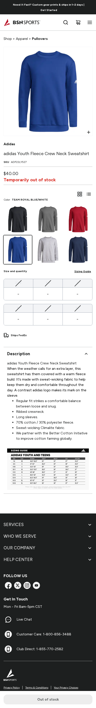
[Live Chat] (8, 619)
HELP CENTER (18, 559)
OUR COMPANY (19, 547)
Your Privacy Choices (66, 687)
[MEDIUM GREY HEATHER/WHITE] (48, 249)
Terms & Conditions (36, 687)
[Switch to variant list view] (88, 194)
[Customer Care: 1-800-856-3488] (8, 634)
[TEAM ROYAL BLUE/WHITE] (18, 249)
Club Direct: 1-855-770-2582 (40, 649)
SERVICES (14, 524)
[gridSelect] (79, 194)
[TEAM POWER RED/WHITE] (78, 219)
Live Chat (24, 619)
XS (48, 283)
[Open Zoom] (88, 132)
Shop (8, 39)
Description (18, 353)
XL (77, 308)
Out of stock (48, 699)
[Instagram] (27, 585)
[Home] (22, 22)
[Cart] (78, 22)
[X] (17, 585)
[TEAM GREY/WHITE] (48, 219)
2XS (18, 283)
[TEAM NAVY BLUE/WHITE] (78, 249)
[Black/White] (18, 219)
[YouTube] (36, 585)
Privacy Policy (12, 687)
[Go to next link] (91, 7)
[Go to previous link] (6, 7)
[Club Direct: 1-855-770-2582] (8, 649)
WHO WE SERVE (20, 536)
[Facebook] (8, 585)
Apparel (22, 39)
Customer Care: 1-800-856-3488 (44, 634)
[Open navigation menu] (88, 22)
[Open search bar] (65, 22)
